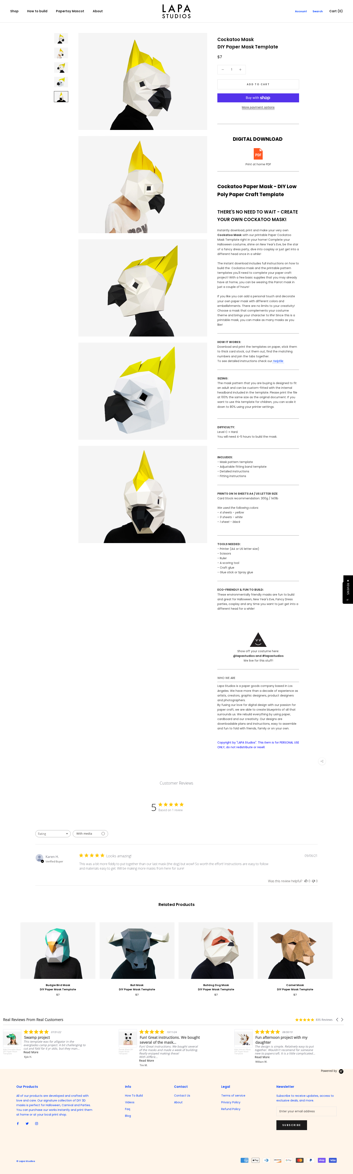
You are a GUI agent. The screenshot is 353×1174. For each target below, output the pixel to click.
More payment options (258, 107)
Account (301, 11)
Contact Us (182, 1095)
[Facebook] (17, 1123)
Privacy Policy (230, 1102)
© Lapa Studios (25, 1161)
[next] (340, 955)
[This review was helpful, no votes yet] (306, 881)
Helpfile (278, 361)
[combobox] (53, 833)
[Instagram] (36, 1123)
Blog (128, 1116)
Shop (14, 11)
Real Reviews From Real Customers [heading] (33, 1019)
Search (318, 11)
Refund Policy (230, 1109)
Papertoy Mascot (70, 11)
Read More (30, 1052)
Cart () (336, 11)
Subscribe (291, 1125)
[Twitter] (27, 1123)
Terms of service (233, 1095)
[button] (337, 1019)
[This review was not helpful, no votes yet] (313, 881)
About (98, 11)
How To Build (134, 1095)
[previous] (12, 955)
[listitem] (44, 1044)
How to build (37, 11)
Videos (129, 1102)
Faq (127, 1109)
